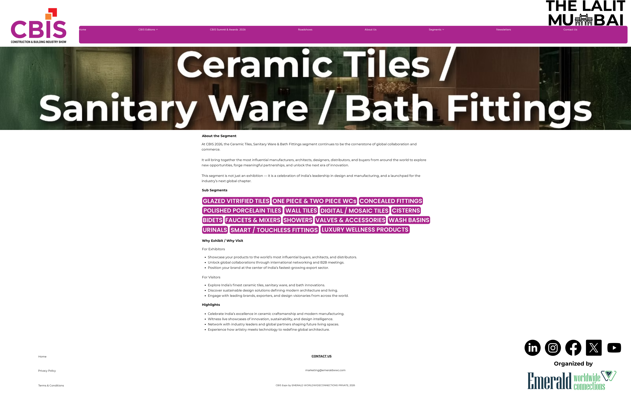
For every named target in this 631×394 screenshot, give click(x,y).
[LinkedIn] (533, 348)
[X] (594, 348)
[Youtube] (614, 348)
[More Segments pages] (443, 29)
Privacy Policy (47, 370)
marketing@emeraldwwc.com (325, 370)
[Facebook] (573, 348)
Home (42, 356)
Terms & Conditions (51, 385)
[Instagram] (553, 348)
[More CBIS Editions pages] (157, 29)
